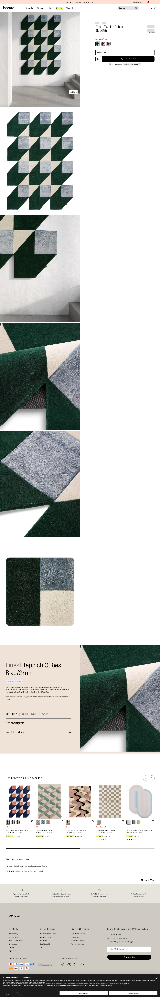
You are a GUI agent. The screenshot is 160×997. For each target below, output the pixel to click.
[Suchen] (136, 8)
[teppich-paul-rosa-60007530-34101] (38, 822)
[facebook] (82, 965)
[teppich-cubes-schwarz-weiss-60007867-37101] (13, 822)
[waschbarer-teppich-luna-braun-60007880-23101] (133, 822)
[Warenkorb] (155, 8)
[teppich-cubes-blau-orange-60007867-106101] (8, 822)
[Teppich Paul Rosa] (50, 801)
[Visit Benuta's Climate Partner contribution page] (47, 964)
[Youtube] (69, 965)
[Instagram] (76, 964)
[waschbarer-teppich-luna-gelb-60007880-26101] (138, 822)
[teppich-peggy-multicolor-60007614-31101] (68, 822)
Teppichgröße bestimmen (48, 934)
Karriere (11, 947)
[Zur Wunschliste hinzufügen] (98, 59)
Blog (41, 947)
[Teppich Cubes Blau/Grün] (98, 44)
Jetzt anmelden (129, 957)
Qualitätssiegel (45, 944)
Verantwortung (13, 934)
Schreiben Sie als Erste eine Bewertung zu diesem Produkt (24, 871)
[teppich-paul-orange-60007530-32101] (48, 822)
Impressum (12, 951)
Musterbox (70, 8)
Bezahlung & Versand (78, 934)
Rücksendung (13, 944)
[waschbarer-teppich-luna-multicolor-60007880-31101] (129, 822)
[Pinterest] (63, 965)
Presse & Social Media (16, 941)
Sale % (59, 8)
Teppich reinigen (45, 937)
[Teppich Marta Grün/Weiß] (110, 801)
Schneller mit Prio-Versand (131, 64)
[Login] (151, 8)
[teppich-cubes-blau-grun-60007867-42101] (18, 822)
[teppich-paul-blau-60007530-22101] (43, 822)
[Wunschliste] (147, 8)
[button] (80, 870)
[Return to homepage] (9, 7)
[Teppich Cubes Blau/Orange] (20, 801)
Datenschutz (75, 937)
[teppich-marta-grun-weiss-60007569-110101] (98, 822)
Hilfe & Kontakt (137, 2)
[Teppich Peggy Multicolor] (80, 801)
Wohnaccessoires (44, 8)
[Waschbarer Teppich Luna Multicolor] (140, 801)
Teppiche (29, 8)
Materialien (43, 941)
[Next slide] (152, 778)
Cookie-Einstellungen (78, 941)
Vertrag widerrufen (77, 944)
